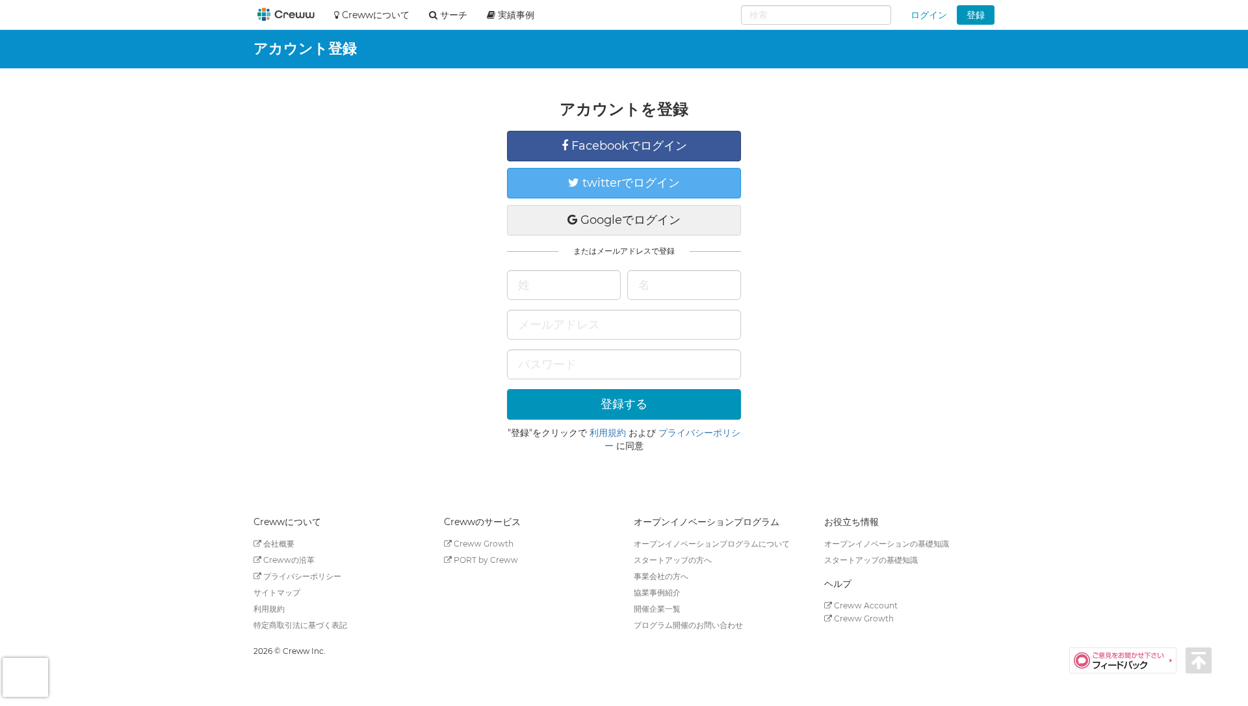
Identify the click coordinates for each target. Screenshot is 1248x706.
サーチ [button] (452, 15)
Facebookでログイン (627, 146)
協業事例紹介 (657, 592)
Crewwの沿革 (288, 560)
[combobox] (816, 15)
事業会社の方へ (661, 576)
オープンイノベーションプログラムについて (712, 544)
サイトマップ (277, 592)
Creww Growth (483, 544)
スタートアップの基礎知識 (871, 560)
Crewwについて (374, 15)
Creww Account (865, 605)
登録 (976, 15)
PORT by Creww (485, 560)
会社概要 (277, 544)
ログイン (929, 15)
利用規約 (608, 433)
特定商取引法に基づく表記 (300, 625)
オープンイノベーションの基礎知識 (886, 544)
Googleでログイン (629, 220)
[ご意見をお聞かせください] (1127, 660)
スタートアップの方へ (673, 560)
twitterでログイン (629, 183)
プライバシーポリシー (301, 576)
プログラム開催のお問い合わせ (688, 625)
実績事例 (514, 15)
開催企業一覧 (657, 609)
